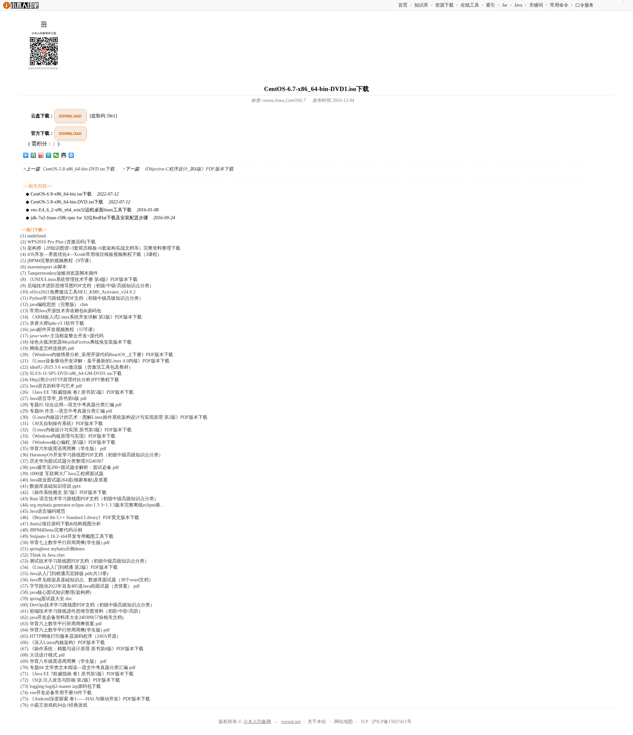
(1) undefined (33, 235)
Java (518, 5)
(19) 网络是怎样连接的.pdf (47, 348)
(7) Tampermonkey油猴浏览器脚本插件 (59, 273)
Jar (504, 5)
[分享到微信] (56, 155)
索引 (490, 5)
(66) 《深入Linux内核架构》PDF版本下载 (62, 642)
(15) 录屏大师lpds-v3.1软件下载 (52, 323)
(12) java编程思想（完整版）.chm (54, 304)
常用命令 (559, 5)
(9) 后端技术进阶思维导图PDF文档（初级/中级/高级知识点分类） (87, 285)
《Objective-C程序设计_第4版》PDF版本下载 (187, 169)
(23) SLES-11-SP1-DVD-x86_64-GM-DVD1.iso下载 (71, 373)
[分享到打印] (71, 155)
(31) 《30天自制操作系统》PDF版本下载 (61, 423)
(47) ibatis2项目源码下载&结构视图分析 (60, 523)
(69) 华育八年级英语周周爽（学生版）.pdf (63, 661)
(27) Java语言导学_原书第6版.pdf (53, 398)
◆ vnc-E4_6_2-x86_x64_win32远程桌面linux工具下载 (92, 209)
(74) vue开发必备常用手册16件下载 (56, 692)
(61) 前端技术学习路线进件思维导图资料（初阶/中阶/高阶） (81, 611)
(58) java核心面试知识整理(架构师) (55, 592)
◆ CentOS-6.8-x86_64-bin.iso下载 (72, 194)
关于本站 (317, 721)
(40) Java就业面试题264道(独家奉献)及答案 (64, 479)
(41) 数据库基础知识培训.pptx (50, 486)
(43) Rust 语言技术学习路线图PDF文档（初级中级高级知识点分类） (89, 498)
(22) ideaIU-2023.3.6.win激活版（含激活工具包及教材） (76, 367)
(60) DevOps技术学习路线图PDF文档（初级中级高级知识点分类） (87, 604)
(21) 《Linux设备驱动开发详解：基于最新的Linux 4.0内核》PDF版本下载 (94, 360)
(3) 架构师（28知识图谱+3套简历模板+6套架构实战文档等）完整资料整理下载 (100, 248)
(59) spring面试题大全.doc (46, 598)
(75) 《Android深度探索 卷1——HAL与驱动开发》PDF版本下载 (85, 698)
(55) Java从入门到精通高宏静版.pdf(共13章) (64, 573)
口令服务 (584, 5)
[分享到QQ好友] (64, 155)
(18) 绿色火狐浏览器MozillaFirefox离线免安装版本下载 (76, 342)
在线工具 (470, 5)
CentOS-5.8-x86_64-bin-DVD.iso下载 (79, 169)
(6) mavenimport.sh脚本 (43, 266)
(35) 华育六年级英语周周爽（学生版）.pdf (63, 448)
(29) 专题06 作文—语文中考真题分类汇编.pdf (66, 411)
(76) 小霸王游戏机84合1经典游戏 (53, 705)
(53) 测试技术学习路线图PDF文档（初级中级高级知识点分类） (84, 561)
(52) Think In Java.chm (42, 555)
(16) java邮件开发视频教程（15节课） (58, 329)
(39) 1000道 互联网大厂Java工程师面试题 (62, 473)
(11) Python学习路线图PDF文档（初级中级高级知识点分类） (81, 298)
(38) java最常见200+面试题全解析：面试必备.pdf (69, 467)
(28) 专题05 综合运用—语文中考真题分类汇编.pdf (71, 404)
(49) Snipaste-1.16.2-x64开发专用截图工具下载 (66, 536)
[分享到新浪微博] (41, 155)
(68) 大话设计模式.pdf (42, 655)
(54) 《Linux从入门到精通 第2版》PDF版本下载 (69, 567)
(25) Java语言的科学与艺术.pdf (51, 385)
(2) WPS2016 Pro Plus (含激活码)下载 (58, 241)
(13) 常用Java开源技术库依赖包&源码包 (60, 310)
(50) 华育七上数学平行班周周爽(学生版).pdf (65, 542)
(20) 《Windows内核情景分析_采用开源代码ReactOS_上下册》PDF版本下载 (96, 354)
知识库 (421, 5)
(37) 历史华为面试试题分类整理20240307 (62, 461)
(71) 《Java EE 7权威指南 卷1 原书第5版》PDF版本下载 (77, 673)
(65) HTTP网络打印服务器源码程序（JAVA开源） (70, 636)
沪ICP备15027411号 (391, 721)
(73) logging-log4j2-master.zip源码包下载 (60, 686)
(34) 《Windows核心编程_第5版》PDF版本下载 (67, 442)
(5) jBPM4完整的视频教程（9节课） (57, 260)
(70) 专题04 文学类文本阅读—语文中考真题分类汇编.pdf (78, 667)
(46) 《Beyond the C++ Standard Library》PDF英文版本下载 (79, 517)
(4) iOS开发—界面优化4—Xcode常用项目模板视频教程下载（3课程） (91, 254)
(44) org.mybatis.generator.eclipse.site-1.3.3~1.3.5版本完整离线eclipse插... (92, 505)
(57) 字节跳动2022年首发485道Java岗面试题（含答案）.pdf (80, 586)
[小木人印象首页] (21, 8)
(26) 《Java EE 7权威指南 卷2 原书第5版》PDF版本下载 (77, 392)
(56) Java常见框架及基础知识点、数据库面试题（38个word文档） (86, 579)
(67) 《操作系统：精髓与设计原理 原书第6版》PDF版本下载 (81, 648)
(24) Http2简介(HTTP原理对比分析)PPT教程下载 (69, 379)
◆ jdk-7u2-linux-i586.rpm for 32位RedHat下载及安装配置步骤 (100, 217)
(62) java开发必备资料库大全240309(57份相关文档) (72, 617)
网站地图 (343, 721)
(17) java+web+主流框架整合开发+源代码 (62, 335)
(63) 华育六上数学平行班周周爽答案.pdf (61, 623)
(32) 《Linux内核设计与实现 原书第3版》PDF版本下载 (76, 429)
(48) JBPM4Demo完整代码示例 (51, 530)
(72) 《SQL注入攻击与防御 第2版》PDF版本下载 (70, 680)
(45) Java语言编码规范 (42, 511)
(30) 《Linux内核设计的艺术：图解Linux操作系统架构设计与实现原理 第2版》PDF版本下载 (113, 417)
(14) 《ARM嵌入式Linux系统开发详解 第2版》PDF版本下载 (81, 317)
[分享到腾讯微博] (48, 155)
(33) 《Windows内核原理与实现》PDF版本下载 (67, 436)
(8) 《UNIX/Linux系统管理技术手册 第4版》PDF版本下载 (78, 279)
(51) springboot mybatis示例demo (52, 548)
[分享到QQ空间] (33, 155)
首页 (402, 5)
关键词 (536, 5)
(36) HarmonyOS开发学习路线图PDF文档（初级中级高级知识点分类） (91, 454)
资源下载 (444, 5)
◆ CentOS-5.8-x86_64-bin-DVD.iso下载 (78, 201)
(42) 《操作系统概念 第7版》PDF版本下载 (63, 492)
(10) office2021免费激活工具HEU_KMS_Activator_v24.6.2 (78, 292)
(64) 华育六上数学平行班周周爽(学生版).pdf (65, 630)
